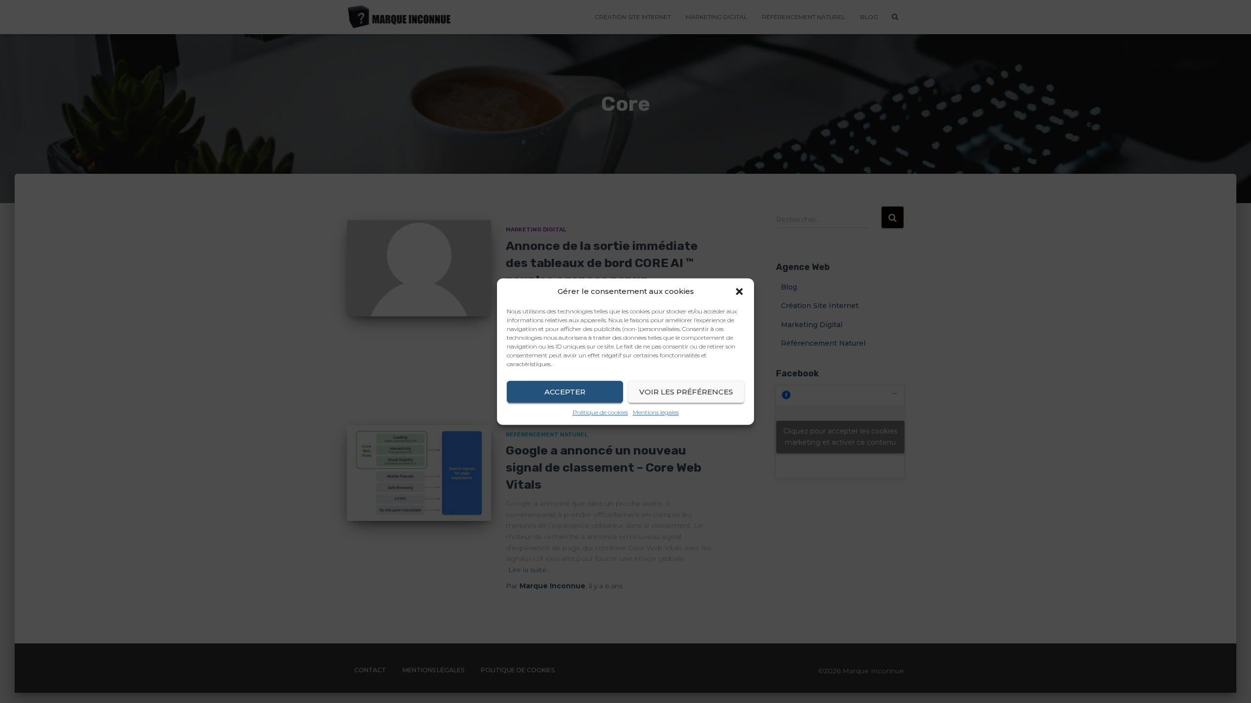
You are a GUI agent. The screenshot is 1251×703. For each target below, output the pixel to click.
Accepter (564, 391)
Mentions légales (656, 412)
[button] (739, 291)
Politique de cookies (600, 412)
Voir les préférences (686, 391)
